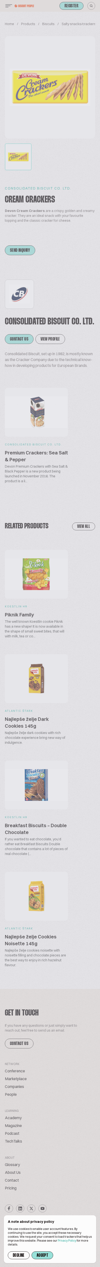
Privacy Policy (67, 1240)
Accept (42, 1255)
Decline (19, 1255)
